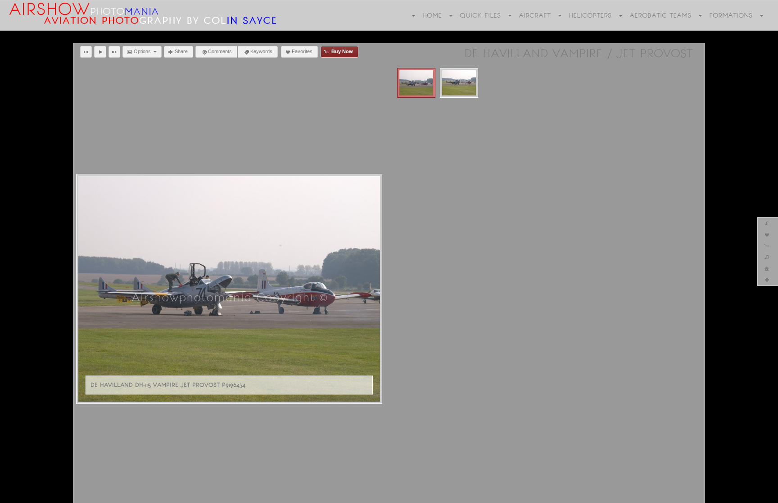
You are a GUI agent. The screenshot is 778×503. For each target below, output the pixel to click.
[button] (86, 52)
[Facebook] (13, 494)
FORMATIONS (730, 15)
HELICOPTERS (590, 15)
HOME (432, 15)
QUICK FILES (480, 15)
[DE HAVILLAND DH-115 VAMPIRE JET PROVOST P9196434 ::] (416, 82)
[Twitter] (25, 494)
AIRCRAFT (535, 15)
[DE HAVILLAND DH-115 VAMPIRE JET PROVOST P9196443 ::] (459, 82)
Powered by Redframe (741, 494)
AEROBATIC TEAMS (660, 15)
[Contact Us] (38, 494)
